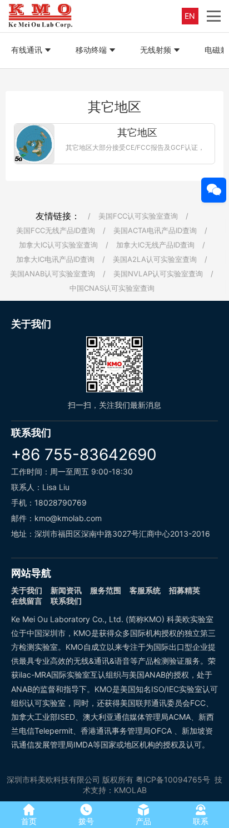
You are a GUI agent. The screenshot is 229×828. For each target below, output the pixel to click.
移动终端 (91, 49)
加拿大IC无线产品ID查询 (155, 244)
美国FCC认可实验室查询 (138, 215)
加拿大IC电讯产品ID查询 (55, 259)
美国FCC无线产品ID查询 (55, 230)
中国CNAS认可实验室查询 (112, 288)
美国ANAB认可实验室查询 (52, 273)
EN (190, 16)
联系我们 (66, 600)
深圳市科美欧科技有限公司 (53, 779)
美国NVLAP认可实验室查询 (158, 273)
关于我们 (26, 590)
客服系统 (145, 590)
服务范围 (105, 590)
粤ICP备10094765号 (173, 779)
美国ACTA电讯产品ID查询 (155, 230)
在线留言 (26, 600)
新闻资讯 (66, 590)
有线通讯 (26, 49)
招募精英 (184, 590)
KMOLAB (130, 790)
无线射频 (155, 49)
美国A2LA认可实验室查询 (155, 259)
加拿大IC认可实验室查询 (58, 244)
